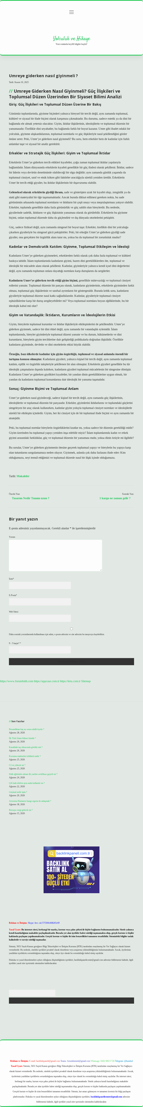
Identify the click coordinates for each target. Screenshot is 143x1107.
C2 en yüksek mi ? (17, 765)
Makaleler (23, 476)
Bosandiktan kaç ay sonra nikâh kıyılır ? (26, 729)
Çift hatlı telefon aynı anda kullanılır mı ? (27, 783)
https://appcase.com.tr (46, 681)
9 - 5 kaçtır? (15, 643)
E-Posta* (13, 595)
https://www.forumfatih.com (16, 681)
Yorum (12, 537)
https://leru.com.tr (70, 681)
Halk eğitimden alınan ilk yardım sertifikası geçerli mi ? (33, 774)
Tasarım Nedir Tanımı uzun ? (30, 498)
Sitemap (86, 681)
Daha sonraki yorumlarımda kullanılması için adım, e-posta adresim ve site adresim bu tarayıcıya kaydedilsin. (57, 634)
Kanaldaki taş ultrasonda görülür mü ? (25, 747)
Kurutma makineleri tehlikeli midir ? (25, 756)
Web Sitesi (13, 611)
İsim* (11, 579)
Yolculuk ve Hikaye (71, 39)
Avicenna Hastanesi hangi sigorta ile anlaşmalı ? (30, 801)
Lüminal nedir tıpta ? (18, 792)
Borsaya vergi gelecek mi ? (21, 810)
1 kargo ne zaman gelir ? (115, 498)
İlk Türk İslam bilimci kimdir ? (22, 738)
